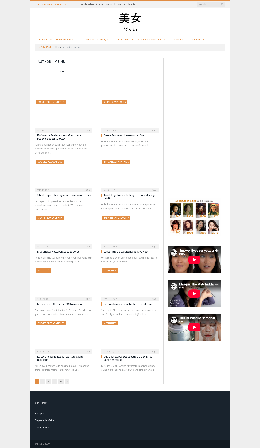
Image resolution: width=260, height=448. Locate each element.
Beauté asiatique (97, 39)
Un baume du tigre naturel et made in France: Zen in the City (60, 137)
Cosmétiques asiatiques (51, 102)
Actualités (44, 270)
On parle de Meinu (45, 420)
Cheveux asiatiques (115, 102)
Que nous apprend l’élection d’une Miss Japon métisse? (128, 358)
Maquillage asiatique (50, 161)
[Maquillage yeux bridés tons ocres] (63, 231)
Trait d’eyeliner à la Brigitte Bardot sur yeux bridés (106, 4)
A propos (198, 39)
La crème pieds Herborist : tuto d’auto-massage (60, 358)
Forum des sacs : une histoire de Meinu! (128, 304)
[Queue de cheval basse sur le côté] (130, 115)
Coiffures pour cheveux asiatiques (141, 39)
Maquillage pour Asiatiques (58, 39)
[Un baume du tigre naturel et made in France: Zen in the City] (63, 115)
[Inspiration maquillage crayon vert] (130, 231)
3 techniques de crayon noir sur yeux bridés (64, 195)
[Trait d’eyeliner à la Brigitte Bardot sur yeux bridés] (130, 175)
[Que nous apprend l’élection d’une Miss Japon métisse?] (130, 336)
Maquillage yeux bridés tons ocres (58, 251)
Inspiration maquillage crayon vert (126, 251)
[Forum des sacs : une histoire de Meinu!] (130, 283)
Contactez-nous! (43, 427)
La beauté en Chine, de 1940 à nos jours (60, 304)
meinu (62, 71)
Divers (178, 39)
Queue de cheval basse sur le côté (124, 135)
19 (61, 381)
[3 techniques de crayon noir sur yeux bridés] (63, 175)
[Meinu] (130, 20)
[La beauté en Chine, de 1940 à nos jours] (63, 283)
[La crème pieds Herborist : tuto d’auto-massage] (63, 336)
